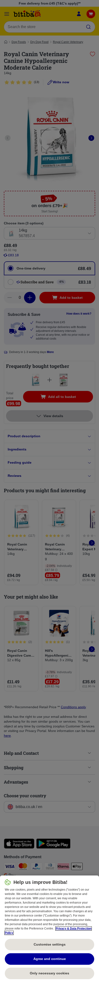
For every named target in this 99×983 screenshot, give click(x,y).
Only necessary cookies (49, 973)
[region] (49, 929)
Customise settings (50, 944)
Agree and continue (49, 959)
